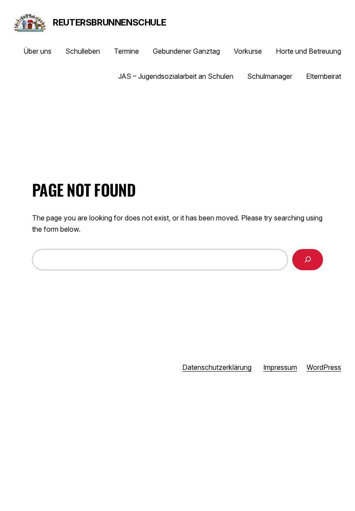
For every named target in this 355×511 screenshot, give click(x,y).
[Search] (307, 259)
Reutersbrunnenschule (109, 22)
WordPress (324, 367)
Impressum (280, 367)
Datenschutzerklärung (217, 367)
